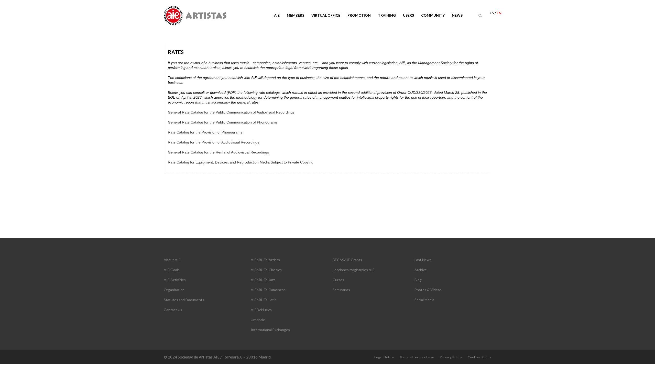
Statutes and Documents (184, 300)
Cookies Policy (479, 357)
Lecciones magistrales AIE (354, 270)
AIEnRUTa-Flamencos (268, 290)
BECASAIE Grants (347, 260)
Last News (422, 260)
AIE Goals (172, 270)
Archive (420, 270)
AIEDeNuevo (261, 310)
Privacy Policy (451, 357)
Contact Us (173, 310)
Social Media (424, 300)
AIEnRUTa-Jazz (263, 280)
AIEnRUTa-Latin (264, 300)
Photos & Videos (428, 290)
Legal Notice (384, 357)
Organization (174, 290)
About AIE (172, 260)
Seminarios (341, 290)
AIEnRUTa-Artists (265, 260)
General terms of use (417, 357)
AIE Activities (175, 280)
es (492, 13)
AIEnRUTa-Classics (266, 270)
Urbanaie (258, 319)
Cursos (338, 280)
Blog (418, 280)
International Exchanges (270, 329)
